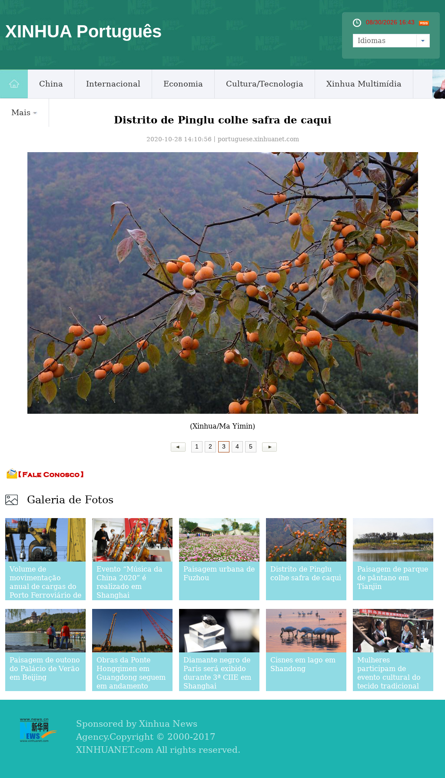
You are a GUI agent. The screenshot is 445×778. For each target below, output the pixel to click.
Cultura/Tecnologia (264, 83)
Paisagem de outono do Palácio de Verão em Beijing (45, 669)
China (51, 83)
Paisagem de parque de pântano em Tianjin (392, 578)
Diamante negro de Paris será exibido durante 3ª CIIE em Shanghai (217, 673)
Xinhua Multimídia (364, 83)
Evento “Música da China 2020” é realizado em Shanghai (129, 582)
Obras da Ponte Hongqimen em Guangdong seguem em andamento (131, 673)
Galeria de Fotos (70, 500)
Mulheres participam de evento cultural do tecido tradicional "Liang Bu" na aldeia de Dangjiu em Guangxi (389, 686)
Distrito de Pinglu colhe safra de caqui (305, 573)
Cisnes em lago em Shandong (302, 664)
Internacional (113, 83)
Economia (183, 83)
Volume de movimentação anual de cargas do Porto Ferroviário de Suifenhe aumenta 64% (45, 591)
